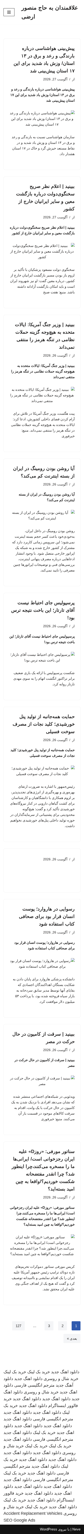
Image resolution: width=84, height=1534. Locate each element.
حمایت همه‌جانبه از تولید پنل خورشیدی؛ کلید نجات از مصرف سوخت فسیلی (44, 724)
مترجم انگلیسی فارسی (34, 1385)
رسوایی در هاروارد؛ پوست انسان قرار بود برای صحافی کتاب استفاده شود (47, 916)
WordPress (48, 1529)
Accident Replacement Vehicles (33, 1513)
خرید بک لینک (38, 1372)
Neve (76, 1529)
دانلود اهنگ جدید (65, 1372)
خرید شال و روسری (61, 1378)
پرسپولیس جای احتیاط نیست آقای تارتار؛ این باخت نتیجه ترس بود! (43, 610)
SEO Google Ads (19, 1520)
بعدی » (72, 1338)
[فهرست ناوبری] (9, 12)
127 (18, 1326)
